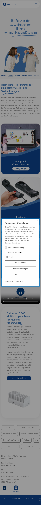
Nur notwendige (20, 262)
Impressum (19, 281)
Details (11, 257)
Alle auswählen (20, 275)
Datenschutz (9, 281)
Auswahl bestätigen (20, 269)
